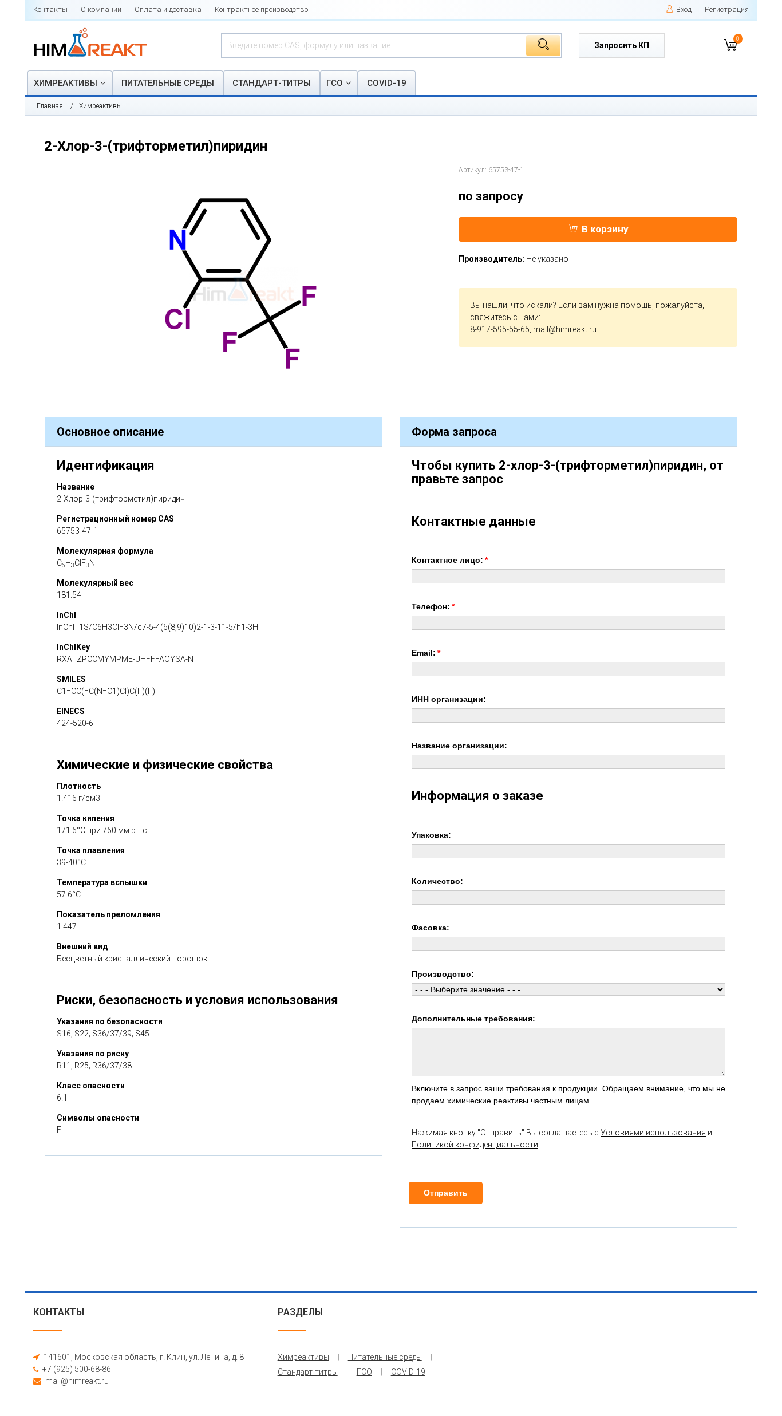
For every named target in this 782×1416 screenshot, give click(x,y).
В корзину (605, 229)
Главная (50, 106)
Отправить (446, 1192)
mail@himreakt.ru (565, 329)
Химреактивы (65, 83)
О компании (101, 9)
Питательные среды (167, 83)
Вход (684, 9)
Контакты (50, 9)
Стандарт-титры (271, 83)
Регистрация (727, 9)
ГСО (334, 83)
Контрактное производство (261, 9)
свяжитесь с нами (504, 317)
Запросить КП (621, 45)
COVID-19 (386, 83)
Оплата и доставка (168, 9)
